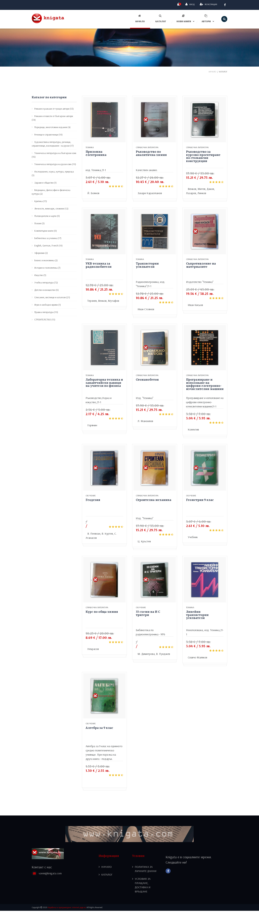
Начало (140, 21)
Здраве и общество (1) (45, 182)
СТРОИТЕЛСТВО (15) (44, 319)
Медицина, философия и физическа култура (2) (51, 191)
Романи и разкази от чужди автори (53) (54, 108)
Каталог (160, 21)
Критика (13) (40, 201)
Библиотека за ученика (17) (47, 238)
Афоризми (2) (41, 253)
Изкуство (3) (40, 275)
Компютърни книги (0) (45, 230)
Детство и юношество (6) (46, 289)
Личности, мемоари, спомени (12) (51, 208)
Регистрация (211, 4)
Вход (192, 4)
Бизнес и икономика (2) (46, 260)
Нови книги (184, 21)
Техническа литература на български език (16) (54, 154)
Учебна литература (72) (46, 282)
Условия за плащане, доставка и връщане (142, 885)
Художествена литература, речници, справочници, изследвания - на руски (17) (53, 143)
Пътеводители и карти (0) (47, 216)
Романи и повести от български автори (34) (52, 117)
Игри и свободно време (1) (47, 304)
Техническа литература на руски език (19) (55, 164)
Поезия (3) (39, 223)
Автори (206, 21)
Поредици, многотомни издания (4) (52, 127)
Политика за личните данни (145, 869)
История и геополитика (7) (47, 267)
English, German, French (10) (48, 245)
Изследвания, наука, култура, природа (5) (53, 173)
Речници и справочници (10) (48, 134)
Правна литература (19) (46, 312)
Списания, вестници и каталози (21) (52, 297)
